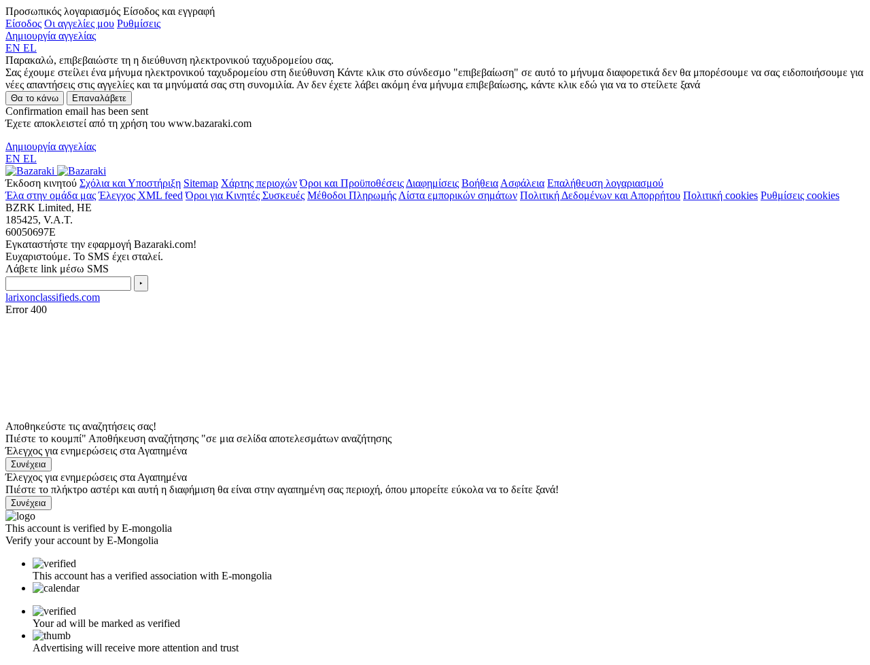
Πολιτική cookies (720, 195)
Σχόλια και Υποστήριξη (130, 183)
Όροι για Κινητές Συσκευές (245, 195)
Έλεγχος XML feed (141, 195)
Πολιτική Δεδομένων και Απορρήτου (600, 195)
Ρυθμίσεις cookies (800, 195)
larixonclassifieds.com (52, 297)
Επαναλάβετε (99, 98)
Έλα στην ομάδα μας (50, 195)
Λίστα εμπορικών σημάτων (457, 195)
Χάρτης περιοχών (259, 183)
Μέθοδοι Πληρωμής (351, 195)
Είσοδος (23, 23)
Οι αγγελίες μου (79, 23)
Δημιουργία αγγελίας (50, 35)
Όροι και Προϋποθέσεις (352, 183)
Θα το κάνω (34, 98)
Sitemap (201, 183)
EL (30, 48)
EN (14, 48)
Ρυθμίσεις (138, 23)
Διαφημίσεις (432, 183)
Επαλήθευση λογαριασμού (605, 183)
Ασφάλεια (522, 183)
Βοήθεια (480, 183)
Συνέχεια (28, 464)
